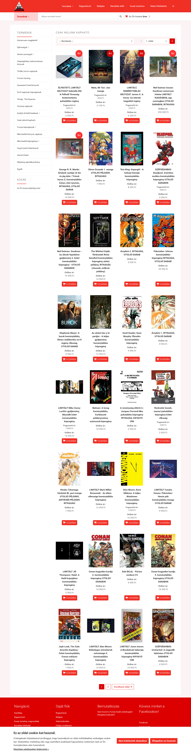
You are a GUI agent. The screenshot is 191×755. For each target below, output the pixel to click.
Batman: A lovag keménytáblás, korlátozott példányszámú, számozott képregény (101, 415)
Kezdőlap (18, 713)
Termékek (67, 6)
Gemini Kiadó (23, 155)
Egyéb (19, 169)
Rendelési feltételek (22, 725)
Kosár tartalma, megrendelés (26, 721)
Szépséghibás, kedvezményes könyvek (30, 62)
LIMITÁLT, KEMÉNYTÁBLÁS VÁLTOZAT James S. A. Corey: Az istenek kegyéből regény (132, 94)
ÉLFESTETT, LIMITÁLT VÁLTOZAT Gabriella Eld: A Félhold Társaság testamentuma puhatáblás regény (69, 94)
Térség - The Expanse (26, 99)
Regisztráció (85, 6)
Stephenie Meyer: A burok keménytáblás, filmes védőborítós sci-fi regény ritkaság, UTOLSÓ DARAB (69, 340)
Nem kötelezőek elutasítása (133, 740)
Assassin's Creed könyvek (28, 85)
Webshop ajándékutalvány (28, 162)
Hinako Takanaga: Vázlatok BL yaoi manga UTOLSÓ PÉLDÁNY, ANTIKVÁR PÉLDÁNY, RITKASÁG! (69, 496)
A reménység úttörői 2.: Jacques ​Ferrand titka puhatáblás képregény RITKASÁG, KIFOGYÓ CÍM (132, 415)
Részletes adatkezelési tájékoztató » (31, 749)
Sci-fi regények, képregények (29, 92)
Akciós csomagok (25, 54)
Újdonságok (23, 47)
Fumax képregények (26, 127)
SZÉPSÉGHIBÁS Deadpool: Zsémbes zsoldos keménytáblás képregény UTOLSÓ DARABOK (163, 176)
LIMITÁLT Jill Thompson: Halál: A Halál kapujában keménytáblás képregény (69, 578)
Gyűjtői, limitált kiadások (28, 113)
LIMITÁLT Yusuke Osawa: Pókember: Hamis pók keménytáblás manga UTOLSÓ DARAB (163, 496)
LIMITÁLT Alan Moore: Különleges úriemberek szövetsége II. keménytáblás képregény (100, 653)
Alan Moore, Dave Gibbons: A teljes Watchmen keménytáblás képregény (132, 496)
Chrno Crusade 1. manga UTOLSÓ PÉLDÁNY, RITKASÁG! (100, 172)
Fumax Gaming (23, 78)
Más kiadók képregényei (28, 141)
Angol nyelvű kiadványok (27, 148)
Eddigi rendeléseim (64, 725)
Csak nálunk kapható (26, 120)
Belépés (101, 6)
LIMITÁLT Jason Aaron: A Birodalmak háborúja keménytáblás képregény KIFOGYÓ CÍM (132, 653)
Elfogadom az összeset (163, 740)
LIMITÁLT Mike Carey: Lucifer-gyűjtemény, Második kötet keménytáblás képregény (69, 415)
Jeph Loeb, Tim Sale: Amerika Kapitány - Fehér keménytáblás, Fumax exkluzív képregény (69, 653)
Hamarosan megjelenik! (27, 40)
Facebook (143, 722)
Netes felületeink (158, 6)
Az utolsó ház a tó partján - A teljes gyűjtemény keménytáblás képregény (101, 340)
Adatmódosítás (62, 721)
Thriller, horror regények (27, 71)
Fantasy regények (24, 106)
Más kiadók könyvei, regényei (29, 134)
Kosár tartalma (137, 6)
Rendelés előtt (117, 6)
